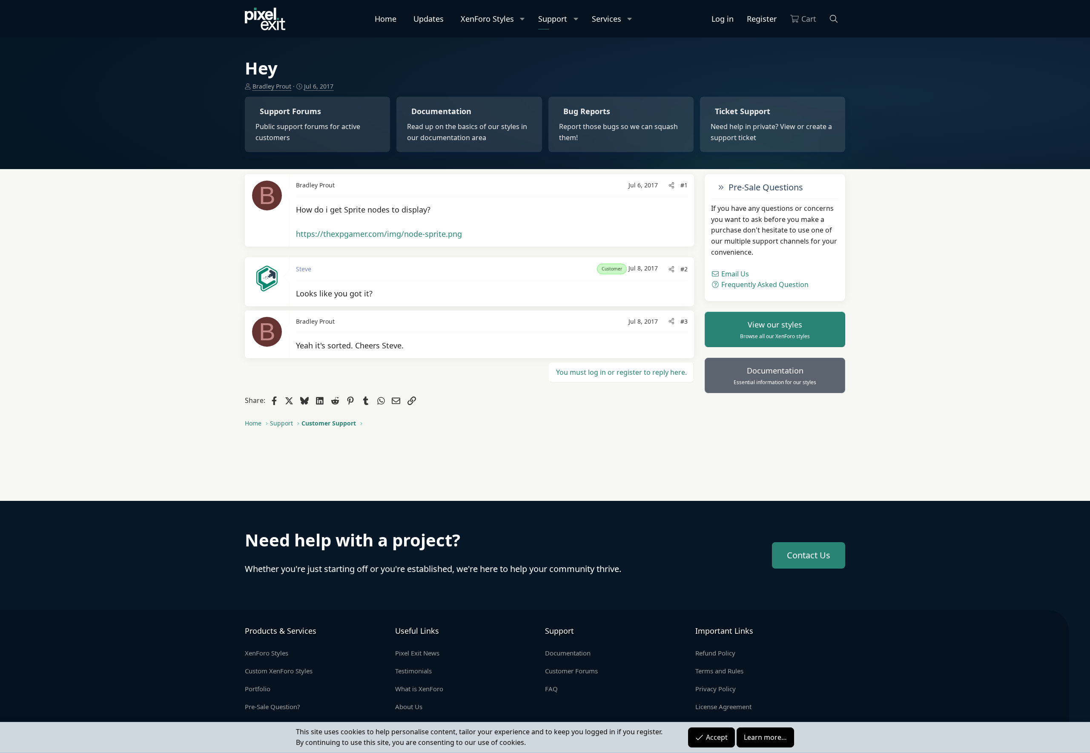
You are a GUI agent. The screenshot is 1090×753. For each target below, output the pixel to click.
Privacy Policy (715, 688)
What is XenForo (419, 688)
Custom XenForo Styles (279, 671)
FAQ (551, 688)
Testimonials (413, 671)
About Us (408, 706)
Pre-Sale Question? (272, 706)
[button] (522, 19)
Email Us (734, 274)
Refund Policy (715, 653)
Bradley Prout (271, 86)
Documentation (775, 375)
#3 (684, 321)
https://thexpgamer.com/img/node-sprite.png (379, 234)
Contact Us (808, 555)
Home (385, 19)
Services (606, 19)
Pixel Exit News (417, 653)
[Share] (671, 185)
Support (552, 19)
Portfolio (257, 688)
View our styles (775, 329)
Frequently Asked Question (764, 284)
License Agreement (723, 706)
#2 (684, 269)
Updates (428, 19)
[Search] (834, 19)
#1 (684, 185)
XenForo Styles (487, 19)
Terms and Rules (719, 671)
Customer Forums (571, 671)
